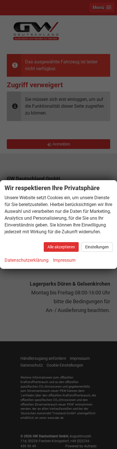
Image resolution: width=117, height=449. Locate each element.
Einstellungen (97, 247)
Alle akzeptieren (61, 247)
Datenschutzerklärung (27, 260)
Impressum (64, 260)
